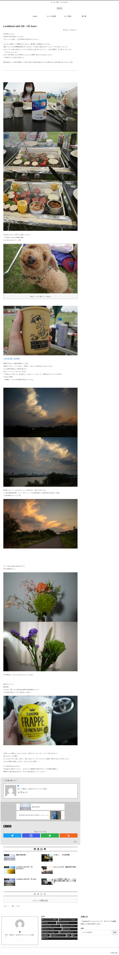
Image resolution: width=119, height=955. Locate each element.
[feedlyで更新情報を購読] (24, 792)
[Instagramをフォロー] (21, 792)
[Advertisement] (100, 36)
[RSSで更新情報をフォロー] (26, 792)
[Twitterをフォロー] (18, 792)
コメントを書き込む (40, 900)
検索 (82, 928)
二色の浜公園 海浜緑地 (11, 358)
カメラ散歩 (8, 826)
